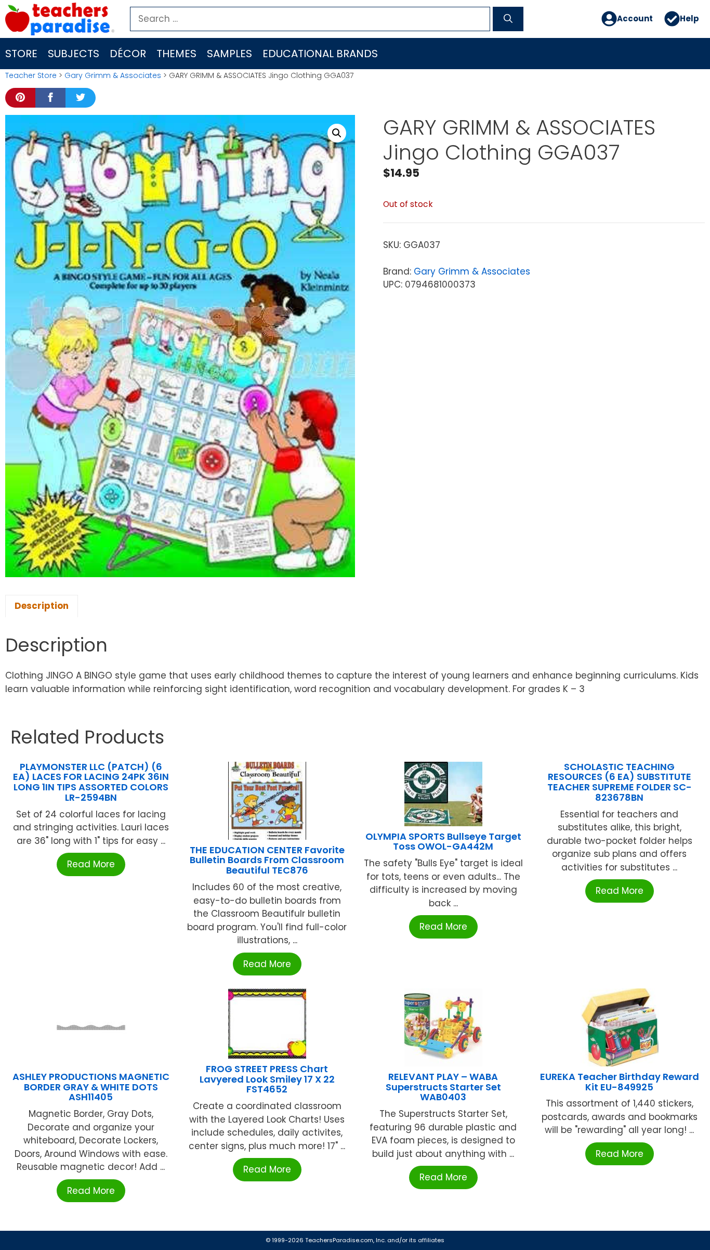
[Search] (508, 19)
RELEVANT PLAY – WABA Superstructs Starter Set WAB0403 (443, 1087)
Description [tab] (42, 606)
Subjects (73, 53)
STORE (21, 53)
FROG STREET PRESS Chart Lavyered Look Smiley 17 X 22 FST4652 (267, 1079)
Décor (128, 53)
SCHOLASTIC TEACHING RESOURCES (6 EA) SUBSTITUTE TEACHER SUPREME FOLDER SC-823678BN (619, 782)
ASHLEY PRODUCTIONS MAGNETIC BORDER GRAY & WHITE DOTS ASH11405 (90, 1087)
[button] (336, 133)
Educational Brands (320, 53)
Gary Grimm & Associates (112, 75)
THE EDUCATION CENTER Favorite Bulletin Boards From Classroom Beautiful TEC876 (267, 860)
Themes (176, 53)
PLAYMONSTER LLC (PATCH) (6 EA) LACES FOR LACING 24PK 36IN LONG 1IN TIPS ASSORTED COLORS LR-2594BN (91, 782)
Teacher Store (31, 75)
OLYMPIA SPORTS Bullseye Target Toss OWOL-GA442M (443, 841)
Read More (91, 864)
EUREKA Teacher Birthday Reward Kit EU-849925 (619, 1081)
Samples (229, 53)
